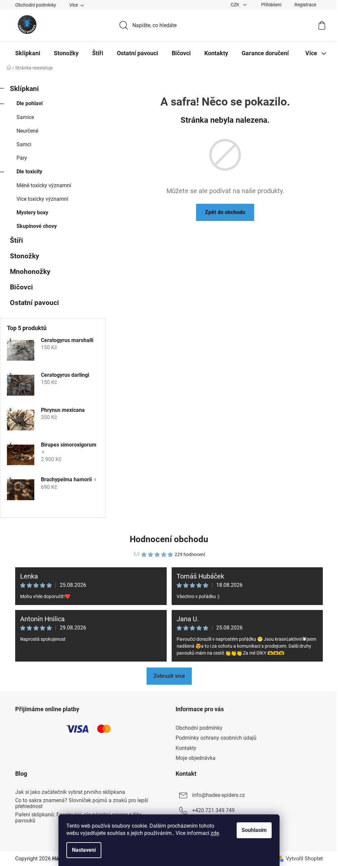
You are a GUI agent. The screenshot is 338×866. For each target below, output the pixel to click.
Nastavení (84, 850)
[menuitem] (28, 53)
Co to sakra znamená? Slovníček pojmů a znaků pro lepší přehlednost (81, 803)
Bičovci (21, 287)
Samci (24, 144)
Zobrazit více (169, 676)
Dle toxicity (29, 171)
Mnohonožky (30, 272)
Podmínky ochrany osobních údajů (216, 738)
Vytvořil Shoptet (304, 858)
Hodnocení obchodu (169, 539)
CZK (235, 4)
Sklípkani (24, 89)
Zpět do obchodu (225, 212)
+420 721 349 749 (213, 810)
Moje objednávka (196, 758)
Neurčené (27, 131)
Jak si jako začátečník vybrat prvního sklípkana (70, 792)
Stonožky (24, 256)
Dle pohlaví (30, 103)
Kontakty (186, 748)
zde (215, 833)
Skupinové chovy (37, 226)
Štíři (16, 240)
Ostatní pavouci (34, 303)
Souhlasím (254, 830)
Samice (25, 117)
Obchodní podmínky (35, 5)
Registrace (305, 4)
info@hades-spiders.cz (218, 795)
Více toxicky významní (42, 199)
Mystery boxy (32, 212)
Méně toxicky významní (44, 185)
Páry (22, 158)
